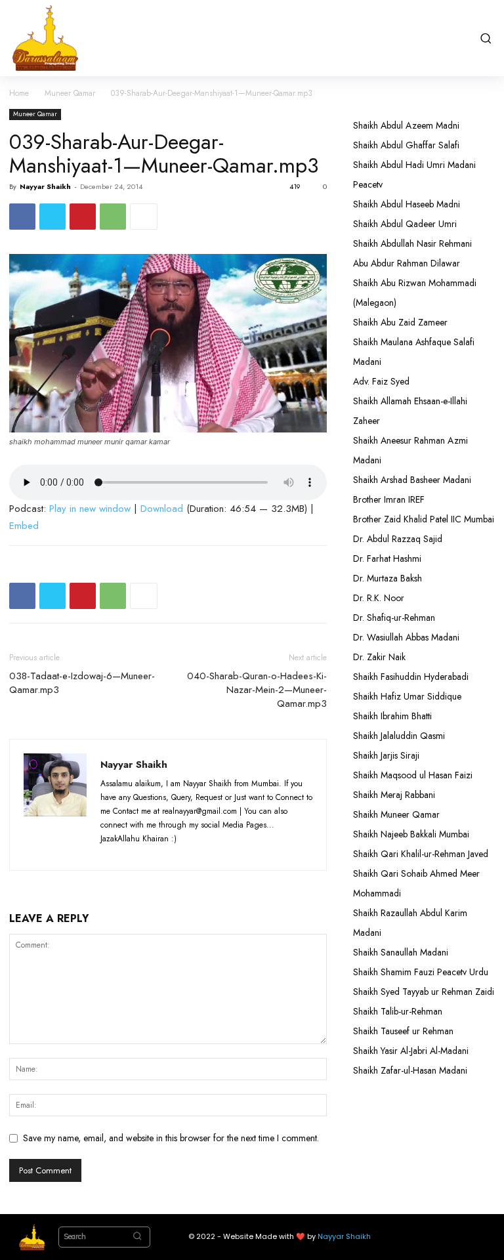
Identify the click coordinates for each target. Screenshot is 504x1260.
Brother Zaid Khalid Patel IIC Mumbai (423, 519)
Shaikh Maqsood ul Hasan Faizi (412, 775)
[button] (485, 38)
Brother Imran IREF (389, 499)
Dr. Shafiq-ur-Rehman (394, 617)
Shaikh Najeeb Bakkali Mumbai (412, 834)
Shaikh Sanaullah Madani (400, 952)
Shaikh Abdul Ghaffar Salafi (406, 145)
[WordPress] (185, 852)
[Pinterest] (83, 216)
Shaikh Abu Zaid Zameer (400, 322)
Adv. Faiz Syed (381, 381)
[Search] (137, 1237)
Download (161, 508)
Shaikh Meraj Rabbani (394, 794)
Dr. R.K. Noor (378, 597)
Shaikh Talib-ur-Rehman (397, 1011)
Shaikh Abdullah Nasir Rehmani (412, 243)
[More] (144, 216)
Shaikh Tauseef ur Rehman (403, 1031)
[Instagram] (137, 852)
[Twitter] (52, 216)
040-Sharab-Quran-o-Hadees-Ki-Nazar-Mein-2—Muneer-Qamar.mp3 (257, 690)
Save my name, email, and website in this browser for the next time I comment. (171, 1137)
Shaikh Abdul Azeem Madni (406, 125)
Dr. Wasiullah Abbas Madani (406, 637)
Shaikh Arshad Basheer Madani (412, 479)
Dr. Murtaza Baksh (387, 578)
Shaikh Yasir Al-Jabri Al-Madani (411, 1050)
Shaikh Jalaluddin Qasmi (399, 735)
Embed (24, 525)
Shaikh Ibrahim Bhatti (392, 716)
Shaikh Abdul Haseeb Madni (406, 204)
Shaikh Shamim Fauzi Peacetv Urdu (420, 971)
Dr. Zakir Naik (379, 656)
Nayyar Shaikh (45, 186)
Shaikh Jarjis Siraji (386, 755)
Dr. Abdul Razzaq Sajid (397, 538)
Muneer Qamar (70, 93)
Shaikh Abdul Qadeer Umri (405, 223)
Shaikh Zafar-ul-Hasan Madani (410, 1070)
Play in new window (90, 508)
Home (19, 93)
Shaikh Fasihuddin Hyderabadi (411, 676)
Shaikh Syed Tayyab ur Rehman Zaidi (423, 991)
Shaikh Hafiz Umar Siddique (407, 696)
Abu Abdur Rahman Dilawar (406, 263)
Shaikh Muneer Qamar (396, 814)
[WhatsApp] (113, 216)
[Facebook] (22, 216)
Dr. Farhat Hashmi (387, 558)
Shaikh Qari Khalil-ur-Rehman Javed (420, 853)
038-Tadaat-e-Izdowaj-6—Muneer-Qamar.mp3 (82, 683)
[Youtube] (208, 852)
